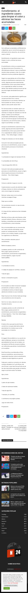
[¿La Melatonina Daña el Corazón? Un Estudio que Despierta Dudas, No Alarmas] (5, 475)
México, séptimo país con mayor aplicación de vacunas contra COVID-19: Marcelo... (18, 503)
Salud (6, 5)
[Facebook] (3, 28)
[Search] (26, 2)
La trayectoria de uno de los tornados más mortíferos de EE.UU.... (18, 495)
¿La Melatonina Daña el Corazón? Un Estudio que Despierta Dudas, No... (17, 475)
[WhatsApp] (13, 28)
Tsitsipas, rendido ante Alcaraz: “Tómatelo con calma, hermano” (8, 427)
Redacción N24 (6, 24)
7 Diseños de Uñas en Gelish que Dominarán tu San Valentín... (18, 458)
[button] (2, 2)
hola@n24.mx (17, 569)
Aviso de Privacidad (13, 583)
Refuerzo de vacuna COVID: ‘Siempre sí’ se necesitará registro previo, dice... (17, 488)
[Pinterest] (10, 28)
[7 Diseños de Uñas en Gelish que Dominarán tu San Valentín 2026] (5, 458)
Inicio (3, 5)
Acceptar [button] (6, 588)
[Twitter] (6, 28)
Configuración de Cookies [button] (10, 585)
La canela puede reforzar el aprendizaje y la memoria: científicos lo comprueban (20, 428)
